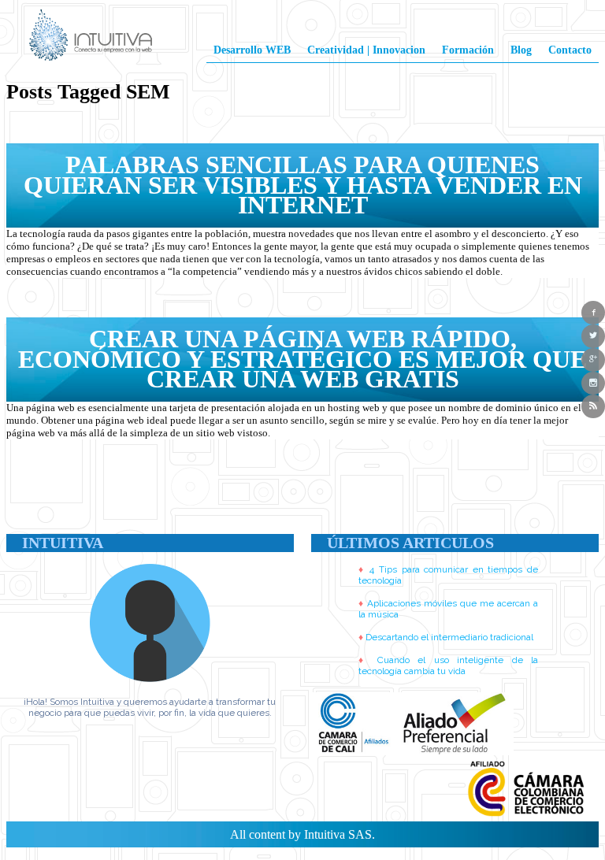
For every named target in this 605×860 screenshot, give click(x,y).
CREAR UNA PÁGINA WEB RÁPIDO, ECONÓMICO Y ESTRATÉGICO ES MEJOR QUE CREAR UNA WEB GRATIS (302, 358)
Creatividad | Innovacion (366, 49)
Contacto (570, 49)
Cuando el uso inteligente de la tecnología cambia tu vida (448, 665)
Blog (521, 49)
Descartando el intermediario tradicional (449, 637)
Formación (468, 49)
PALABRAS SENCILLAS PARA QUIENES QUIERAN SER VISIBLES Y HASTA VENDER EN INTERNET (303, 184)
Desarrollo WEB (252, 49)
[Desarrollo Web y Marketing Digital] (90, 41)
